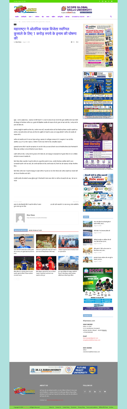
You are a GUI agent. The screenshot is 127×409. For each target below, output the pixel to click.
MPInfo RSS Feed (103, 407)
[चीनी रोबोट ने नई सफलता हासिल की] (87, 233)
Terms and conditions (92, 407)
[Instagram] (102, 1)
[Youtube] (111, 1)
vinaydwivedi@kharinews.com (91, 340)
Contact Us (58, 407)
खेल (43, 17)
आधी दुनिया (60, 17)
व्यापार (47, 17)
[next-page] (18, 279)
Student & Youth (78, 17)
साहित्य (53, 17)
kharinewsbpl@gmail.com (90, 338)
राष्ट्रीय (17, 17)
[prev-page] (15, 279)
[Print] (37, 46)
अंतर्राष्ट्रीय (23, 17)
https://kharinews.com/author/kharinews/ (37, 217)
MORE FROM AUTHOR (35, 230)
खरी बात (67, 17)
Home (15, 22)
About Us (51, 407)
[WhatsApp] (24, 46)
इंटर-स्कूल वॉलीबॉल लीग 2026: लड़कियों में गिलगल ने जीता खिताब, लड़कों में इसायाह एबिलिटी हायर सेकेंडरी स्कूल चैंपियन (67, 273)
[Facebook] (99, 1)
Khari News (18, 42)
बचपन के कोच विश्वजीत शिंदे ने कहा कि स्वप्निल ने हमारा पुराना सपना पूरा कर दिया (27, 205)
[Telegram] (28, 46)
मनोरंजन (37, 17)
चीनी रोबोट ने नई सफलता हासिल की (102, 230)
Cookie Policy (66, 407)
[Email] (33, 46)
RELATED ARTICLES (21, 230)
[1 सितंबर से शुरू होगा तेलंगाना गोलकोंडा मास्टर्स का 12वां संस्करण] (68, 241)
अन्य (88, 17)
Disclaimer (74, 407)
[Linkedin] (105, 1)
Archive (111, 407)
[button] (111, 17)
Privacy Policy (81, 407)
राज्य (30, 17)
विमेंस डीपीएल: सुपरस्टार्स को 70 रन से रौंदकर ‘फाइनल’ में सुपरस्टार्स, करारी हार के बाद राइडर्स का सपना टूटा (46, 273)
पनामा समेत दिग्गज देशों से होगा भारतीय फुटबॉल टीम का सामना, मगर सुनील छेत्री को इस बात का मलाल (24, 251)
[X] (108, 1)
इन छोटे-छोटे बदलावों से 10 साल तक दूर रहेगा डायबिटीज (65, 204)
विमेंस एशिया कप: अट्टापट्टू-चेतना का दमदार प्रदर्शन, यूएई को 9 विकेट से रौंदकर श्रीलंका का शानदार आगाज (23, 273)
